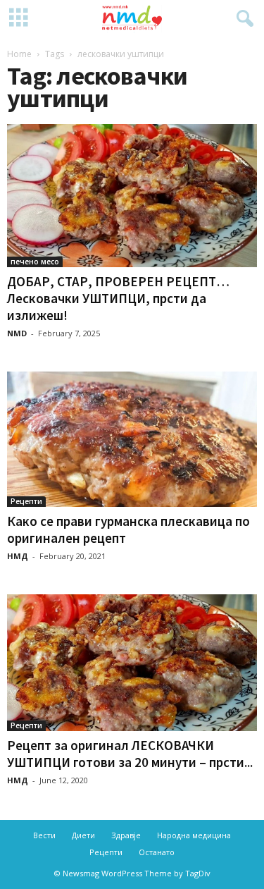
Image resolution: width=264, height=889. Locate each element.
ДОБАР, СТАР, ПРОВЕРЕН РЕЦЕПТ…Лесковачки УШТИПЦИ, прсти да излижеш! (118, 298)
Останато (157, 852)
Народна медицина (194, 835)
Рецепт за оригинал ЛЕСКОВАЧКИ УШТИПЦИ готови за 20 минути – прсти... (130, 754)
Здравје (126, 835)
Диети (83, 835)
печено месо (35, 261)
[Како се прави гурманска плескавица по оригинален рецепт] (132, 439)
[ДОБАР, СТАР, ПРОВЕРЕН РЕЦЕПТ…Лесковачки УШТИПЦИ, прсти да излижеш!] (132, 195)
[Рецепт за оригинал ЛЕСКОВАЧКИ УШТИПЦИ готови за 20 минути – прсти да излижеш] (132, 662)
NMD (17, 333)
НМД (17, 556)
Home (19, 54)
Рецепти (26, 501)
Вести (44, 835)
